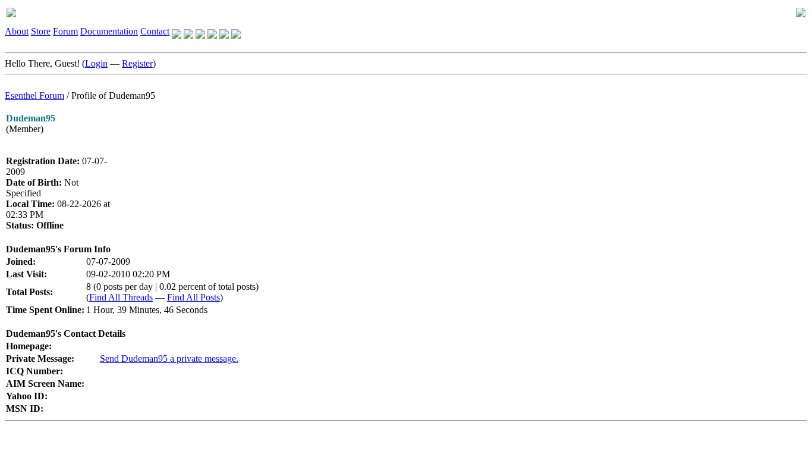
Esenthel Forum (34, 95)
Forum (65, 31)
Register (137, 63)
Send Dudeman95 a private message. (169, 358)
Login (96, 63)
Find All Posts (193, 297)
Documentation (109, 31)
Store (41, 31)
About (17, 31)
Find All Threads (121, 297)
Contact (154, 31)
